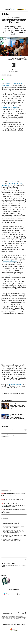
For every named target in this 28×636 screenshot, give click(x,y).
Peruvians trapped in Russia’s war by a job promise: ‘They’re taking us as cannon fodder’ (13, 495)
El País (14, 69)
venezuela (10, 17)
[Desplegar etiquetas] (25, 430)
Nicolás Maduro (10, 430)
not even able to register (9, 108)
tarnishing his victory (10, 261)
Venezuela (3, 430)
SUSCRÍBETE (20, 9)
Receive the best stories (7, 563)
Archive (3, 575)
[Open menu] (2, 9)
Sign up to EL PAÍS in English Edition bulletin (14, 393)
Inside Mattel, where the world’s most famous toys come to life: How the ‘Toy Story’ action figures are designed (13, 505)
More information (4, 436)
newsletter (4, 560)
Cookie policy (22, 624)
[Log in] (25, 9)
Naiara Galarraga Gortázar (16, 421)
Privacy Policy (10, 624)
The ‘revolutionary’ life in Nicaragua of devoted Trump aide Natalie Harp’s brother (13, 527)
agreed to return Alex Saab (14, 276)
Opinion (5, 14)
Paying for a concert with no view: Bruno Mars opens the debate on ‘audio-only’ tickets (13, 540)
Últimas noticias (6, 490)
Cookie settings (17, 624)
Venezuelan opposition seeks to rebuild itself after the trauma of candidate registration (18, 406)
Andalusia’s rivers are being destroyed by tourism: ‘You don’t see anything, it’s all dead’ (14, 522)
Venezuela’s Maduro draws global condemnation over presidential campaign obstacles (17, 417)
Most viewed (4, 518)
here (22, 439)
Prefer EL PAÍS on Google (9, 79)
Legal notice (5, 624)
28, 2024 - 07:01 (14, 71)
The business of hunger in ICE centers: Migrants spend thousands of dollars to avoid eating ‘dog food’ (13, 511)
